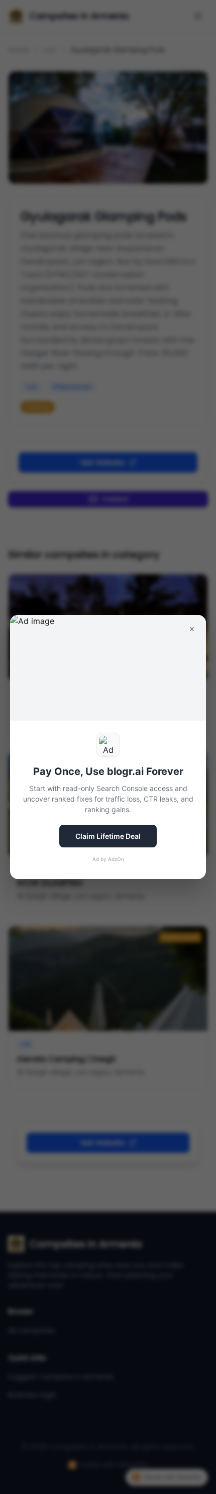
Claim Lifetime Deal (108, 836)
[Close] (192, 629)
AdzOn (116, 859)
